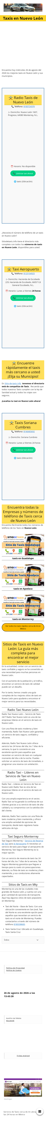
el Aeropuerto (20, 843)
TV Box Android (23, 1056)
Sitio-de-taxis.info (13, 383)
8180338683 (19, 924)
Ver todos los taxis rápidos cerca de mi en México (23, 627)
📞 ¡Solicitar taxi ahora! (23, 173)
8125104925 (29, 273)
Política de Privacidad (15, 968)
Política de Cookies (14, 970)
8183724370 (29, 106)
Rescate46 (10, 1021)
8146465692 (29, 431)
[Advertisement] (23, 46)
